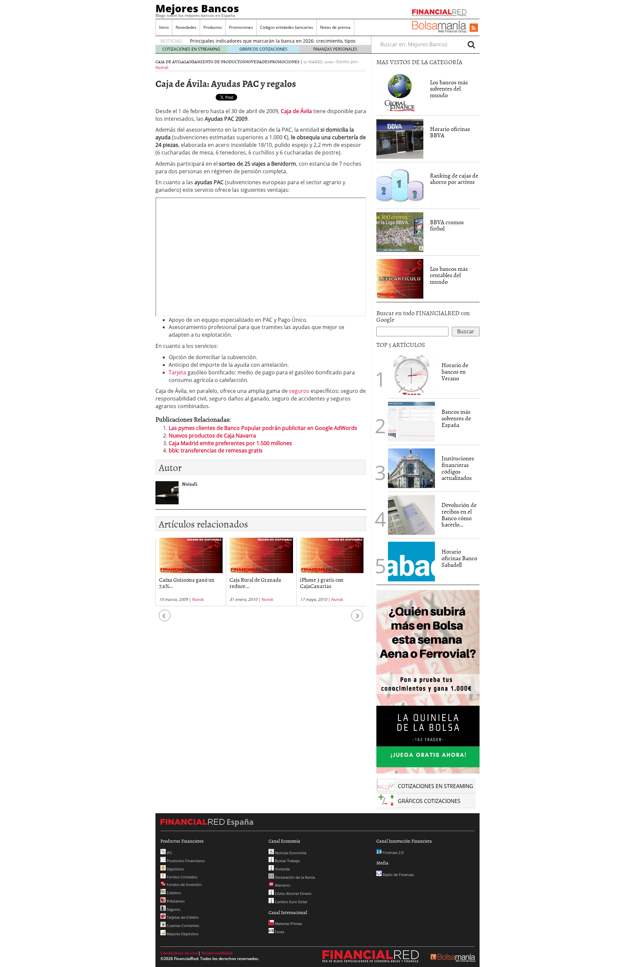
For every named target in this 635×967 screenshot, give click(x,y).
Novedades (186, 27)
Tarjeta (177, 372)
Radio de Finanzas (398, 874)
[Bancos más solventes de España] (411, 421)
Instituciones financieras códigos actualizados (458, 468)
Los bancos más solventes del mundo (449, 89)
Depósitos (175, 868)
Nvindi (161, 67)
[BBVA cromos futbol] (399, 231)
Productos (212, 27)
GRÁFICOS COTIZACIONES (263, 49)
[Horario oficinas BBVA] (399, 139)
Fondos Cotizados (181, 876)
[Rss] (474, 28)
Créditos (173, 892)
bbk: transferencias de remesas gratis (216, 450)
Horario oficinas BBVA (450, 132)
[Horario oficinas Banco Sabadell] (411, 561)
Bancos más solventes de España (456, 418)
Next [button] (357, 618)
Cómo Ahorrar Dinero (293, 893)
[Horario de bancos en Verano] (411, 375)
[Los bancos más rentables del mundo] (399, 278)
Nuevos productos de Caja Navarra (212, 435)
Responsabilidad (216, 953)
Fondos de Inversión (184, 884)
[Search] (471, 44)
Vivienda (282, 868)
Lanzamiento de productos (214, 61)
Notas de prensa (335, 27)
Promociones (241, 27)
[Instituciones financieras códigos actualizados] (411, 468)
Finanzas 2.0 (392, 852)
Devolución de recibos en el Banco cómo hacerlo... (459, 514)
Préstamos (175, 901)
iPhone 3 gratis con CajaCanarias (322, 582)
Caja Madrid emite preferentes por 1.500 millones (230, 443)
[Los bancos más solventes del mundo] (399, 91)
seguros (299, 391)
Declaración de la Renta (294, 877)
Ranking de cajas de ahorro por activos (454, 179)
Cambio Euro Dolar (290, 901)
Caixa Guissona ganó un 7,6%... (187, 582)
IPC (169, 852)
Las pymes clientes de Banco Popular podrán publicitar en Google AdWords (263, 428)
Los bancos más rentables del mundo (449, 275)
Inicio (164, 27)
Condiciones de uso (178, 953)
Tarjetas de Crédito (182, 917)
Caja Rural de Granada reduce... (255, 582)
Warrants (282, 885)
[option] (190, 572)
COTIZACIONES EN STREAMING (191, 49)
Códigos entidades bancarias (286, 27)
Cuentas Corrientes (182, 925)
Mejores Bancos (197, 8)
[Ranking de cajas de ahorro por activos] (399, 185)
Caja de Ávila (169, 61)
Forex (279, 931)
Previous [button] (164, 618)
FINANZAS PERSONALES (335, 49)
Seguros (173, 909)
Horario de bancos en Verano (455, 371)
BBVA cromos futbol (447, 225)
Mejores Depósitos (182, 933)
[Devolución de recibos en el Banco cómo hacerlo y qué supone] (411, 515)
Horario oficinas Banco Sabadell (459, 558)
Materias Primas (288, 923)
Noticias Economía (290, 852)
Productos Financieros (185, 860)
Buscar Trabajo (287, 860)
